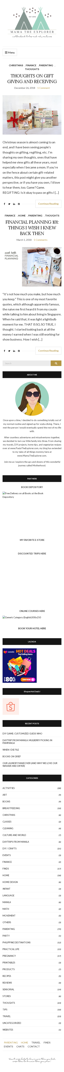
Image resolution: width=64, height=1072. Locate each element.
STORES (7, 996)
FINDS (6, 868)
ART (5, 794)
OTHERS (7, 922)
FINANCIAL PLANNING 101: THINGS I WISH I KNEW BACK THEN (32, 227)
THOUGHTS (32, 69)
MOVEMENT (9, 915)
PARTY (6, 935)
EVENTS (7, 855)
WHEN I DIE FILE (11, 749)
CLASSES (7, 821)
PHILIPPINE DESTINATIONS (17, 942)
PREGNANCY (9, 955)
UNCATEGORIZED (12, 1023)
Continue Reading (48, 203)
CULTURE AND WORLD (14, 835)
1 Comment (43, 87)
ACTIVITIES (9, 788)
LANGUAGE (8, 895)
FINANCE (31, 65)
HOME (22, 215)
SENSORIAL (8, 989)
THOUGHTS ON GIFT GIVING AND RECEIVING (32, 78)
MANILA (7, 902)
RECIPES (7, 976)
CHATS (20, 1046)
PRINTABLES (9, 962)
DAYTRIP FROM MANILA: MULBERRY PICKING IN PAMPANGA (27, 741)
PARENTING (46, 65)
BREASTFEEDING (11, 808)
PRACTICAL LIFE (11, 949)
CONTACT (34, 1046)
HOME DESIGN (10, 882)
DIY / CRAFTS (10, 848)
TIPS (5, 1009)
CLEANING (8, 828)
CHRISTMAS (16, 65)
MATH (6, 909)
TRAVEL (7, 1016)
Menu (11, 52)
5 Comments (40, 239)
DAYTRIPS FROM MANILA (16, 841)
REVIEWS (7, 982)
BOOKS (6, 801)
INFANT (6, 888)
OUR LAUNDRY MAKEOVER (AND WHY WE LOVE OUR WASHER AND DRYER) (30, 764)
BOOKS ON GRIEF (12, 756)
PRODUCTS (9, 969)
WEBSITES (8, 1029)
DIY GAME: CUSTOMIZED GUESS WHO (22, 733)
